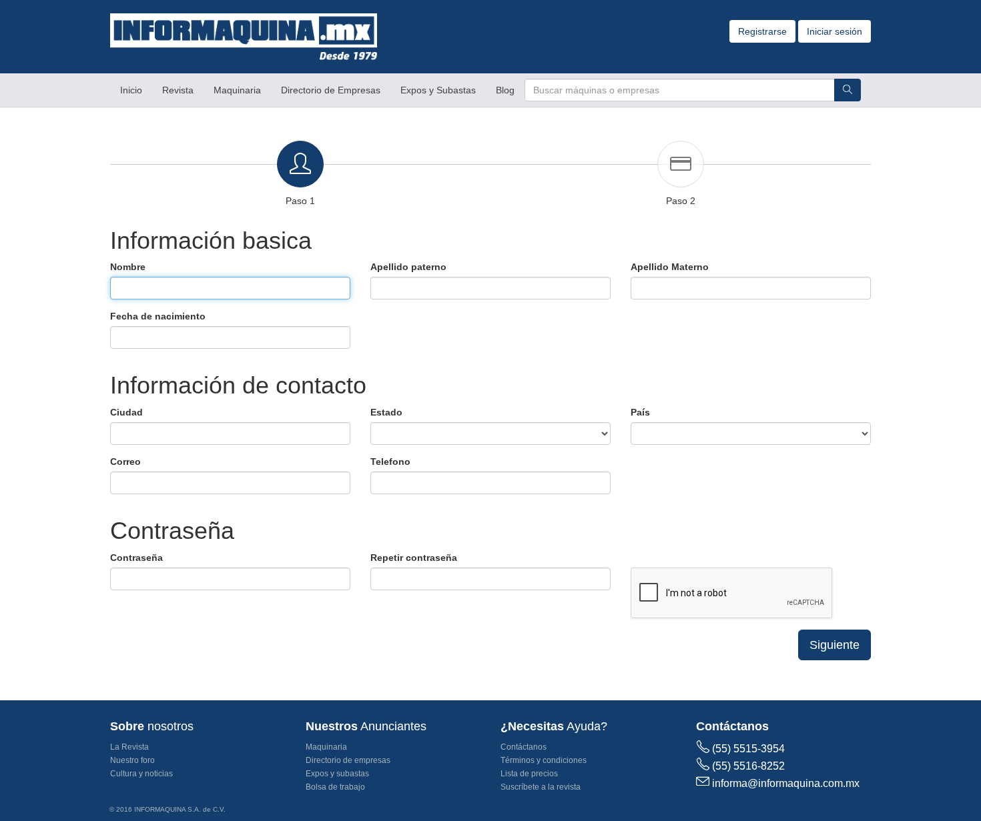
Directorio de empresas (348, 760)
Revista (178, 90)
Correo (125, 461)
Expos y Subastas (438, 90)
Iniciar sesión (834, 31)
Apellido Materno (670, 266)
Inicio (136, 89)
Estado (386, 412)
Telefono (390, 461)
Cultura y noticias (141, 773)
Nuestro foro (132, 760)
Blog (505, 90)
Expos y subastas (337, 773)
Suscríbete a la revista (541, 787)
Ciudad (126, 412)
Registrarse (762, 31)
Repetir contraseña (413, 557)
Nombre (127, 266)
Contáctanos (524, 747)
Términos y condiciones (544, 760)
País (640, 412)
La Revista (129, 747)
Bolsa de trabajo (335, 787)
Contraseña (136, 557)
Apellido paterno (408, 266)
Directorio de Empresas (330, 90)
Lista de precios (529, 773)
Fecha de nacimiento (158, 316)
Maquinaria (237, 90)
